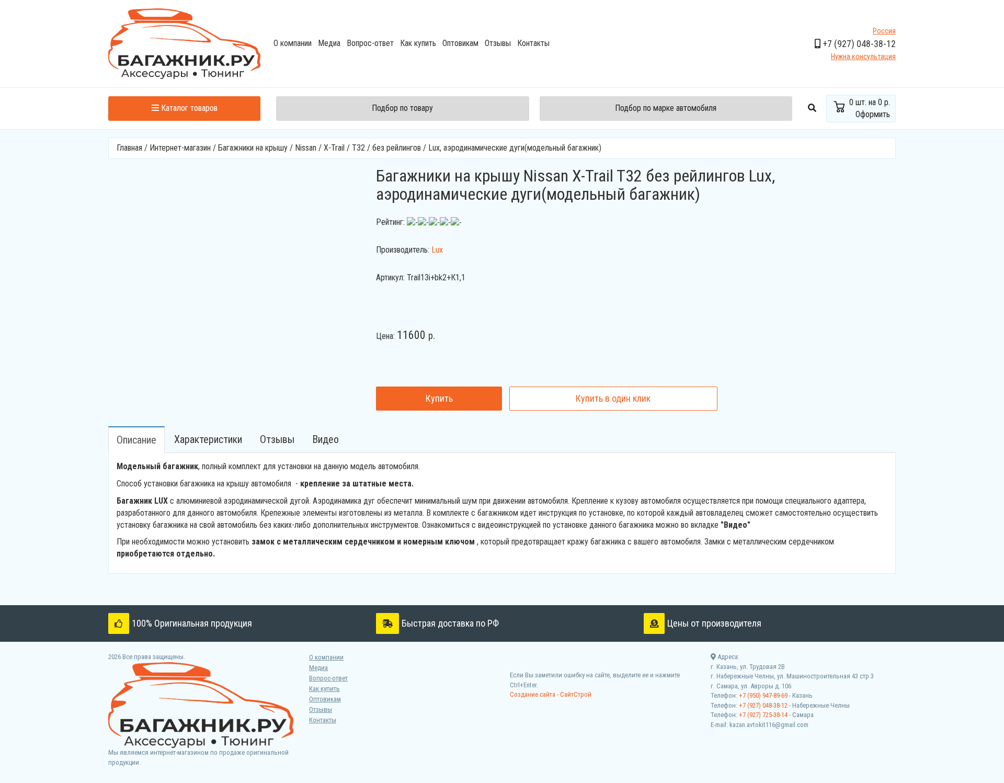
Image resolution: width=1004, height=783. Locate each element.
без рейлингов (397, 148)
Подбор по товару (402, 108)
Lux (437, 250)
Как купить (418, 43)
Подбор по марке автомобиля (665, 108)
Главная (129, 148)
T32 (359, 148)
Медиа (329, 43)
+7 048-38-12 (858, 43)
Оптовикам (460, 43)
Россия (884, 31)
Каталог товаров (188, 108)
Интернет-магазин (180, 148)
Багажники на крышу (253, 148)
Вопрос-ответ (370, 43)
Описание (136, 440)
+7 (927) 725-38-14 (763, 715)
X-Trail (334, 148)
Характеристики (208, 439)
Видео (325, 439)
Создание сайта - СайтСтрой (550, 694)
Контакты (533, 43)
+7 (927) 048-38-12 (763, 705)
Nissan (305, 148)
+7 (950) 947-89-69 (763, 695)
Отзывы (498, 43)
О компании (292, 43)
